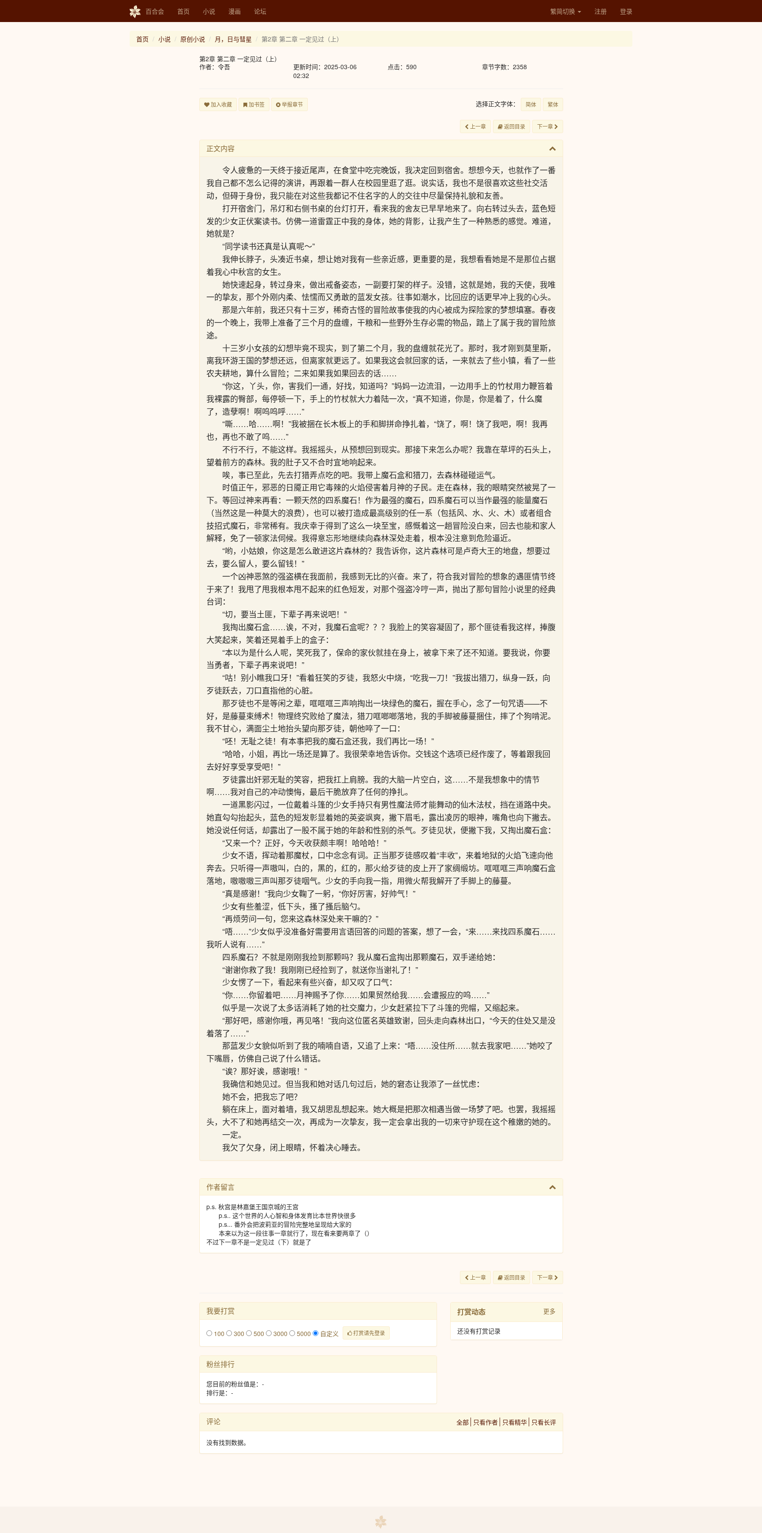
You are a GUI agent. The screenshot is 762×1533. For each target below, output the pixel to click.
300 (238, 1333)
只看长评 (543, 1422)
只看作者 (485, 1422)
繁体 (553, 104)
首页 (183, 11)
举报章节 (291, 104)
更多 (549, 1311)
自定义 (328, 1333)
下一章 (545, 126)
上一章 (477, 126)
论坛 (260, 11)
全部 (462, 1422)
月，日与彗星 (233, 38)
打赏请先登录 (368, 1332)
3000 (280, 1333)
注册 (600, 11)
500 (258, 1333)
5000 (303, 1333)
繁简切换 (563, 11)
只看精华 (514, 1422)
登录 (626, 11)
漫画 (234, 11)
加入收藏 (220, 104)
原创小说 (192, 38)
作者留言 (220, 1187)
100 (218, 1333)
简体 (531, 104)
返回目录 (514, 126)
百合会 (155, 11)
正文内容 (220, 148)
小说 (209, 11)
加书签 (256, 104)
